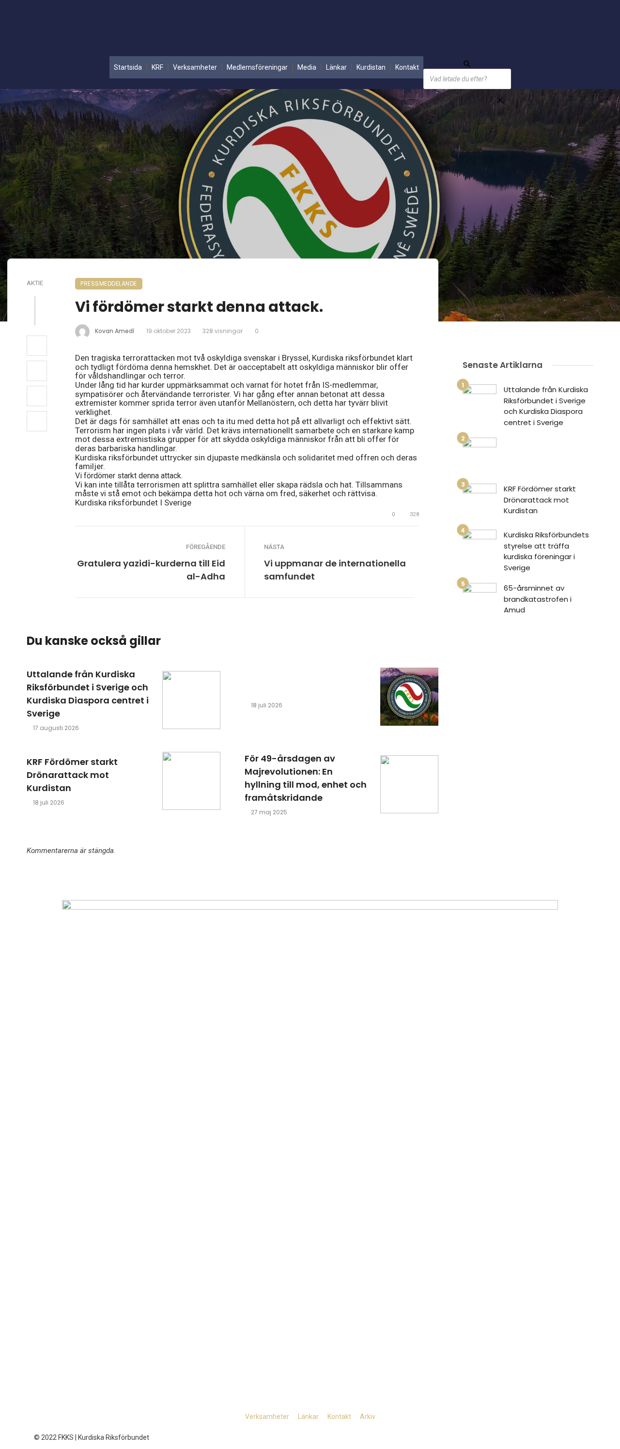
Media (306, 67)
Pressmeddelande (108, 283)
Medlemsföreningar (257, 67)
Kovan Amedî (114, 331)
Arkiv (367, 1416)
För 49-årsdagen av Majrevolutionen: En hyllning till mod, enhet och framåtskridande (306, 778)
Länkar (336, 67)
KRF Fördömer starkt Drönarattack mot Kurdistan (72, 775)
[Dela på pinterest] (37, 396)
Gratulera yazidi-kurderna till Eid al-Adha (151, 569)
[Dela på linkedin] (37, 421)
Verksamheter (195, 67)
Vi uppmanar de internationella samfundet (335, 569)
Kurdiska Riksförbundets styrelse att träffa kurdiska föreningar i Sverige (546, 551)
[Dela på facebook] (37, 346)
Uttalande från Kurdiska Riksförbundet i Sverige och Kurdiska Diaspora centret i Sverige (88, 693)
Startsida (128, 67)
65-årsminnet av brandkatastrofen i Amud (538, 599)
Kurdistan (371, 67)
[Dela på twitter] (37, 371)
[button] (467, 64)
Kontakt (407, 67)
